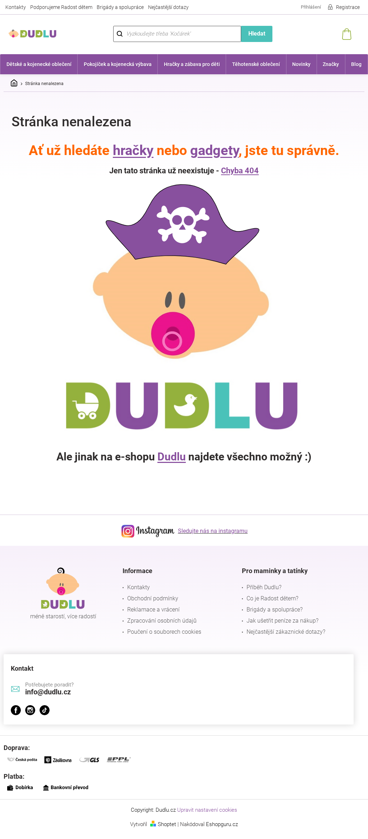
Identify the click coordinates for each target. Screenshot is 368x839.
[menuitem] (38, 64)
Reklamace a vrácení (151, 609)
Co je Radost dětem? (269, 598)
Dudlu (169, 456)
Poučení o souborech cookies (162, 631)
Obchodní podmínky (150, 598)
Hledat (252, 33)
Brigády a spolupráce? (271, 609)
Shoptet (164, 824)
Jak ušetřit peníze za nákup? (279, 620)
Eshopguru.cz (219, 824)
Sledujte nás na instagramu (210, 531)
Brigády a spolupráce (120, 7)
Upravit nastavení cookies (205, 810)
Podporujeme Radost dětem (61, 7)
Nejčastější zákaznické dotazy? (282, 631)
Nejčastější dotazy (168, 7)
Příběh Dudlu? (260, 587)
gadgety (212, 150)
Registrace (342, 7)
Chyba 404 (237, 170)
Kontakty (15, 7)
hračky (130, 150)
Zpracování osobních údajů (160, 620)
